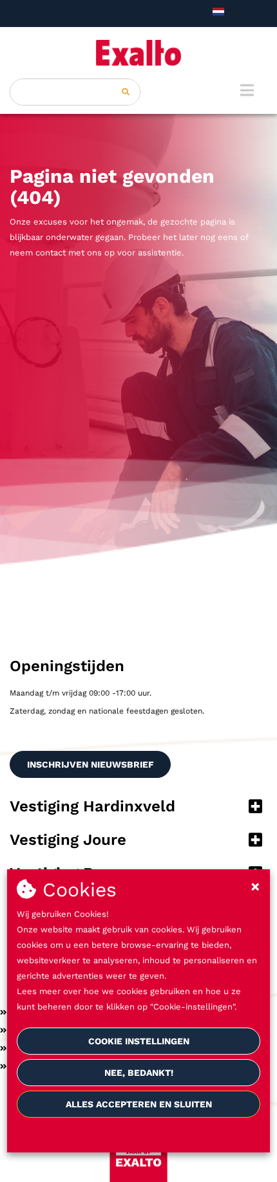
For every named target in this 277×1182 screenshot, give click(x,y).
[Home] (138, 52)
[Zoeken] (125, 92)
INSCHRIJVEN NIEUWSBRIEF (90, 764)
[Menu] (247, 90)
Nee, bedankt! (138, 1072)
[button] (138, 807)
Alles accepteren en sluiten (139, 1104)
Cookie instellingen (138, 1041)
